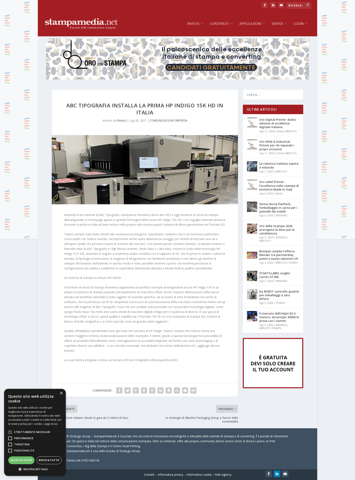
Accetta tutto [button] (21, 460)
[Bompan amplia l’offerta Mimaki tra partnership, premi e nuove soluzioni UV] (252, 254)
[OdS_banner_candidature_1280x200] (177, 78)
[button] (35, 469)
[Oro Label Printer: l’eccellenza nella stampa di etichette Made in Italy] (252, 184)
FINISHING (281, 215)
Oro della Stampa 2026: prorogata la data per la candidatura (277, 229)
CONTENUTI (219, 24)
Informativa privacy (170, 475)
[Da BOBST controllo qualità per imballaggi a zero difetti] (252, 294)
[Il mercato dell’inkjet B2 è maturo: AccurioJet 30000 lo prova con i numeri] (252, 316)
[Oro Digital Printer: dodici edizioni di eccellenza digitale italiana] (252, 122)
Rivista (193, 24)
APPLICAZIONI (250, 24)
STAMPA (293, 262)
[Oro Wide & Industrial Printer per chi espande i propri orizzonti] (252, 144)
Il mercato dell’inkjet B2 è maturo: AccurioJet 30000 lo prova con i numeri (279, 317)
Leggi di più (51, 424)
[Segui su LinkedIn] (277, 474)
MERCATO (291, 131)
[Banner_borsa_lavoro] (273, 387)
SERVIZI (277, 24)
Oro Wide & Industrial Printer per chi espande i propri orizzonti (276, 145)
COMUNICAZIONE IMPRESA (168, 120)
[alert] (35, 432)
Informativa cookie (199, 475)
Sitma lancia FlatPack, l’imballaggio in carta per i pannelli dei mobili (278, 207)
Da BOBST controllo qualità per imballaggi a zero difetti (279, 295)
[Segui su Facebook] (268, 474)
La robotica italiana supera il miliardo (279, 165)
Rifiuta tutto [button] (49, 460)
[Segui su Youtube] (285, 474)
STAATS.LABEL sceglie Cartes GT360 (274, 275)
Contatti (149, 475)
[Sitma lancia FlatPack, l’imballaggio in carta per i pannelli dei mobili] (252, 207)
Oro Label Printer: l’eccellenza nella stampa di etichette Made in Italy (279, 185)
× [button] (61, 393)
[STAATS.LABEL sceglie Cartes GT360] (252, 276)
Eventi (280, 131)
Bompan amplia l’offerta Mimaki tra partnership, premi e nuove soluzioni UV (278, 255)
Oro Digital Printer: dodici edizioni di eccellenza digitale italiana (277, 123)
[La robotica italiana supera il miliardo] (252, 166)
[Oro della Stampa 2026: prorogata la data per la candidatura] (252, 229)
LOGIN (299, 24)
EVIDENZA (281, 237)
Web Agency (223, 475)
